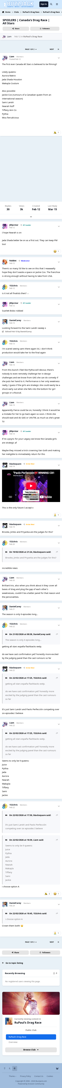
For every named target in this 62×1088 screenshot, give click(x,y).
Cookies (50, 1076)
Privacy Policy (25, 1076)
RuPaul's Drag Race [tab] (17, 1037)
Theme (12, 1076)
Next (52, 49)
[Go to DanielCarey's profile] (5, 321)
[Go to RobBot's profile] (5, 262)
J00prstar (13, 225)
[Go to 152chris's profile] (5, 286)
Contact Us (38, 1076)
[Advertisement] (31, 169)
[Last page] (58, 49)
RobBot (12, 261)
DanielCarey (15, 320)
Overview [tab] (13, 1042)
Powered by (31, 1084)
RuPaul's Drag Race (32, 36)
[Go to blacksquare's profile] (5, 465)
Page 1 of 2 (30, 49)
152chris (13, 285)
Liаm (9, 36)
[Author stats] (59, 57)
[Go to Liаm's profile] (4, 36)
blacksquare (15, 464)
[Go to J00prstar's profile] (5, 226)
